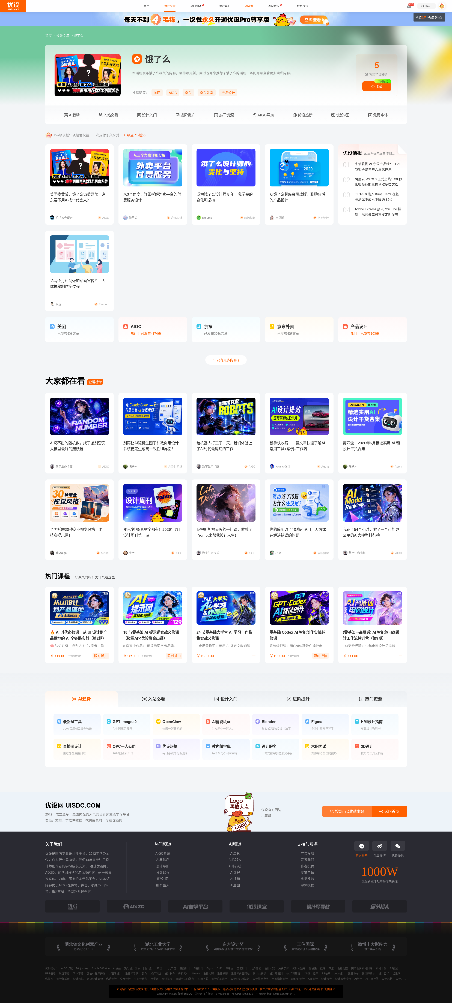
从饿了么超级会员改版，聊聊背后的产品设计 (297, 197)
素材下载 (381, 968)
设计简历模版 (261, 978)
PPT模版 (50, 973)
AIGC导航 (265, 114)
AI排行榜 (235, 866)
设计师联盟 (63, 978)
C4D (219, 968)
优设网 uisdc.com (73, 805)
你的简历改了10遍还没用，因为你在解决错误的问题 (298, 532)
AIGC (173, 92)
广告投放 (307, 853)
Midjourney (82, 968)
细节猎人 (163, 885)
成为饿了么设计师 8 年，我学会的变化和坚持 (225, 197)
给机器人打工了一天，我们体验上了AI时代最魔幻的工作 (224, 445)
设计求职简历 (219, 978)
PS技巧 (326, 973)
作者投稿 (307, 866)
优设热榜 (305, 114)
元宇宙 (172, 968)
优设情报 (352, 152)
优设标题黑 (298, 968)
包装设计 (242, 968)
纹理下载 (64, 973)
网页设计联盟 (95, 978)
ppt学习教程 (293, 973)
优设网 (396, 973)
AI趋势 (74, 114)
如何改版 (155, 973)
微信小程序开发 (96, 973)
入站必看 (110, 114)
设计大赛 (269, 968)
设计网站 (78, 978)
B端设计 (198, 968)
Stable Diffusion (101, 968)
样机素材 (183, 973)
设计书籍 (222, 973)
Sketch (196, 973)
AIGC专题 (162, 853)
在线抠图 (167, 978)
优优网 (49, 978)
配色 (144, 973)
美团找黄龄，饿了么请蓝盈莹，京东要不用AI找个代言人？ (78, 197)
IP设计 (161, 968)
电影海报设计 (280, 978)
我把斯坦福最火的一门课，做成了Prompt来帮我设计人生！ (224, 532)
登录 (424, 17)
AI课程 (235, 872)
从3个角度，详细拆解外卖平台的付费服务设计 (152, 197)
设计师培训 (276, 973)
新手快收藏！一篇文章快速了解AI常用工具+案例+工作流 (297, 445)
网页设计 (148, 968)
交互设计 (125, 978)
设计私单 (353, 973)
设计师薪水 (368, 973)
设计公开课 (259, 973)
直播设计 (185, 968)
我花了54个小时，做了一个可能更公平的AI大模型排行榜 (371, 532)
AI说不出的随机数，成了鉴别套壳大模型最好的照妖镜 (77, 445)
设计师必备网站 (240, 973)
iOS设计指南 (311, 973)
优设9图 (342, 114)
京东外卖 (206, 92)
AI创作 (358, 978)
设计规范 (342, 968)
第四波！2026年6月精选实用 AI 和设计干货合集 (371, 445)
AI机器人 (235, 859)
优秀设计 (111, 978)
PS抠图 (394, 968)
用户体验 (256, 968)
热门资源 (226, 114)
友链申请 (307, 872)
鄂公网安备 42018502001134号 (276, 993)
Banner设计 (298, 978)
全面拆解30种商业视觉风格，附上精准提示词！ (78, 532)
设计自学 (384, 973)
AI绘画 (117, 968)
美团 (157, 92)
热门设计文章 (132, 968)
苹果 (331, 968)
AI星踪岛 (162, 859)
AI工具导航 (372, 978)
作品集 (313, 968)
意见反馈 (307, 878)
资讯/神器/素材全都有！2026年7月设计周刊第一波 (151, 532)
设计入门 (149, 114)
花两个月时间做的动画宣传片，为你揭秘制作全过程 (78, 283)
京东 (188, 92)
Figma (209, 968)
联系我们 (307, 859)
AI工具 (235, 853)
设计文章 (63, 35)
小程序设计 (115, 973)
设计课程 (163, 872)
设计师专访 (131, 973)
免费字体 (380, 114)
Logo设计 (339, 973)
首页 (49, 35)
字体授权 (307, 885)
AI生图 (235, 885)
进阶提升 (187, 114)
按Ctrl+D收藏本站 (349, 811)
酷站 (322, 968)
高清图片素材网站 (361, 968)
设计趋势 (326, 978)
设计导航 (163, 866)
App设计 (313, 978)
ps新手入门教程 (185, 978)
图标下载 (203, 978)
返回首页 (391, 811)
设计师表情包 (343, 978)
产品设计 (228, 92)
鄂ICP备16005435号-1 (245, 993)
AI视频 (235, 878)
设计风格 (387, 978)
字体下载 (78, 973)
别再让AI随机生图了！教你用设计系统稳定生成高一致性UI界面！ (151, 445)
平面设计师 (140, 978)
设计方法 (401, 978)
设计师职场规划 (240, 978)
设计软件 (169, 973)
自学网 (155, 978)
